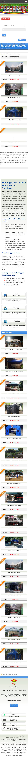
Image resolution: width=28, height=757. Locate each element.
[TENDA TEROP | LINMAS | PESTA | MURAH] (14, 346)
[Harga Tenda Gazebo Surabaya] (14, 547)
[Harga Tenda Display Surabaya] (14, 592)
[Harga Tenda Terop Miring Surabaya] (14, 503)
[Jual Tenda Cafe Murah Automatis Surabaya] (14, 369)
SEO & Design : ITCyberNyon (21, 736)
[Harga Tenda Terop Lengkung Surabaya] (14, 458)
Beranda (3, 54)
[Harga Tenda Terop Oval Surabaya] (14, 480)
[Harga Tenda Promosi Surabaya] (14, 95)
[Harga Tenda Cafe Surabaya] (14, 146)
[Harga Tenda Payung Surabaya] (14, 391)
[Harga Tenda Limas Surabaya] (14, 637)
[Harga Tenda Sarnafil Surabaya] (14, 72)
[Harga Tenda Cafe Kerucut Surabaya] (14, 117)
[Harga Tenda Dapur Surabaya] (14, 413)
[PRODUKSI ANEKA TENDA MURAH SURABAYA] (14, 13)
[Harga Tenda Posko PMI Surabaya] (14, 436)
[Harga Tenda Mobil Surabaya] (14, 525)
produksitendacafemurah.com (7, 739)
